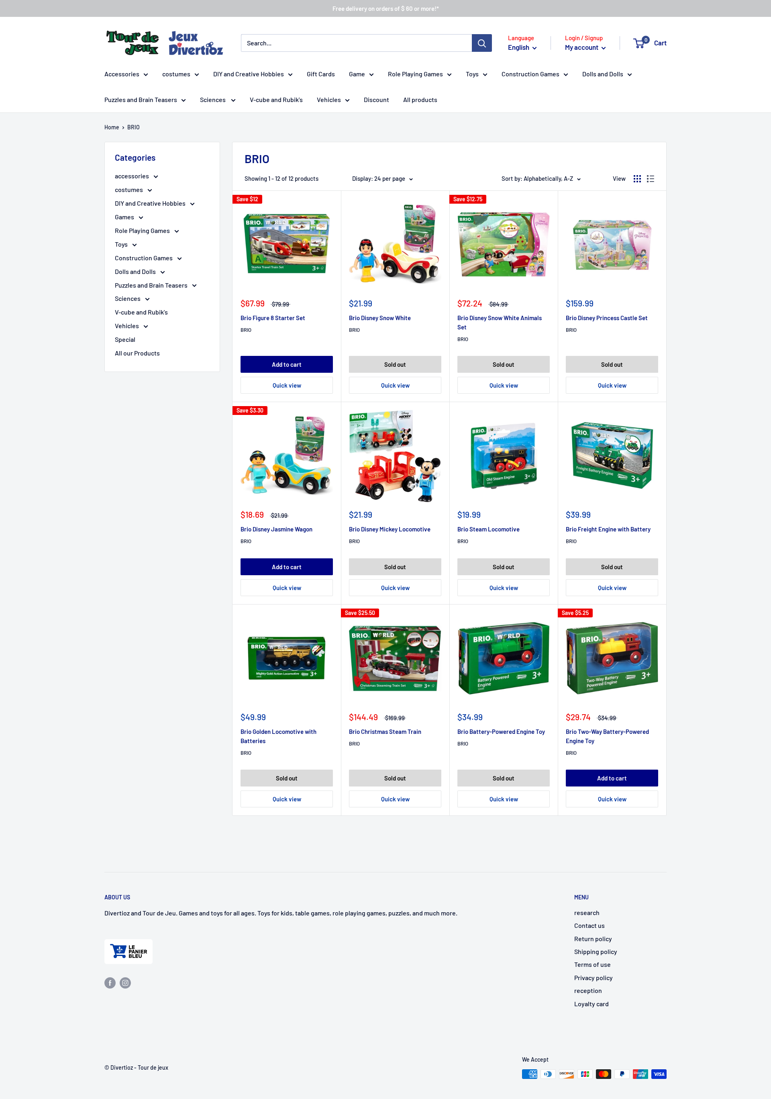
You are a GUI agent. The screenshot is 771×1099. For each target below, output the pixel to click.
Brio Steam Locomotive (488, 529)
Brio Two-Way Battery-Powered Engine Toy (607, 736)
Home (111, 127)
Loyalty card (591, 1003)
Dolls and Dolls (602, 74)
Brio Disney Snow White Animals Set (499, 322)
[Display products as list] (650, 178)
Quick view (287, 385)
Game (357, 74)
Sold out (395, 364)
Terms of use (592, 964)
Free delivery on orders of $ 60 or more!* (385, 8)
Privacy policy (593, 977)
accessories (132, 176)
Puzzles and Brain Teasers (140, 99)
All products (420, 99)
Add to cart (287, 364)
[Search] (482, 43)
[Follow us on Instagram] (125, 982)
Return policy (593, 938)
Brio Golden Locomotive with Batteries (278, 736)
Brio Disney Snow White (380, 317)
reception (588, 990)
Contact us (589, 925)
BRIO (246, 330)
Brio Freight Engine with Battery (608, 529)
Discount (376, 99)
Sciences (213, 99)
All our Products (137, 353)
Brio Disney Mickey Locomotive (389, 529)
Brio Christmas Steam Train (385, 731)
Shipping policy (595, 951)
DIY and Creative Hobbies (248, 74)
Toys (472, 74)
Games (125, 217)
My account (582, 47)
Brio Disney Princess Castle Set (607, 317)
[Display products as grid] (637, 178)
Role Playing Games (415, 74)
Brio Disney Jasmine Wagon (276, 529)
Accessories (121, 74)
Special (125, 339)
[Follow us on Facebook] (110, 982)
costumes (176, 74)
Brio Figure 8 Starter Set (273, 317)
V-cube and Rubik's (276, 99)
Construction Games (530, 74)
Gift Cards (321, 74)
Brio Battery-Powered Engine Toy (501, 731)
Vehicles (329, 99)
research (587, 912)
